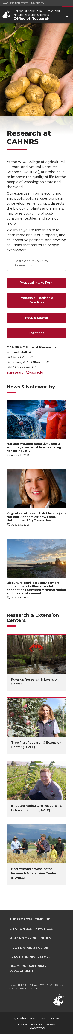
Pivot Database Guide (28, 948)
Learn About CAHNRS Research (31, 263)
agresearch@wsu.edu (25, 372)
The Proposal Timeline (29, 919)
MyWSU (50, 1024)
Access (22, 1024)
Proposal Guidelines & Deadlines (36, 300)
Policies (36, 1024)
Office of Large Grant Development (29, 969)
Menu (67, 14)
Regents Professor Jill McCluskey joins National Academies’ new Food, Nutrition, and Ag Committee (36, 516)
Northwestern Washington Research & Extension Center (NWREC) (34, 873)
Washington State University (23, 3)
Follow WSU (36, 1027)
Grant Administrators (30, 957)
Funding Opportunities (30, 938)
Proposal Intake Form (36, 282)
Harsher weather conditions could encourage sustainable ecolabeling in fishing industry (35, 447)
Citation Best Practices (31, 929)
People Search (36, 317)
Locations (36, 333)
